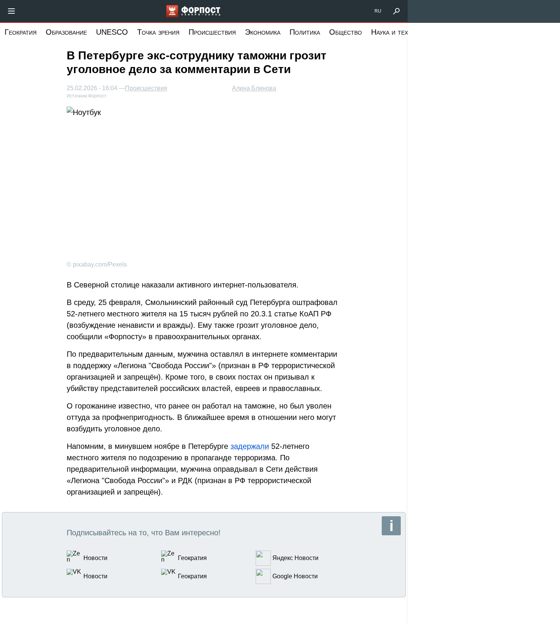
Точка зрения (158, 32)
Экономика (262, 32)
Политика (305, 32)
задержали (249, 446)
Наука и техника (396, 32)
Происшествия (212, 32)
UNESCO (112, 32)
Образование (66, 32)
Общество (345, 32)
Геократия (21, 32)
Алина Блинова (254, 88)
